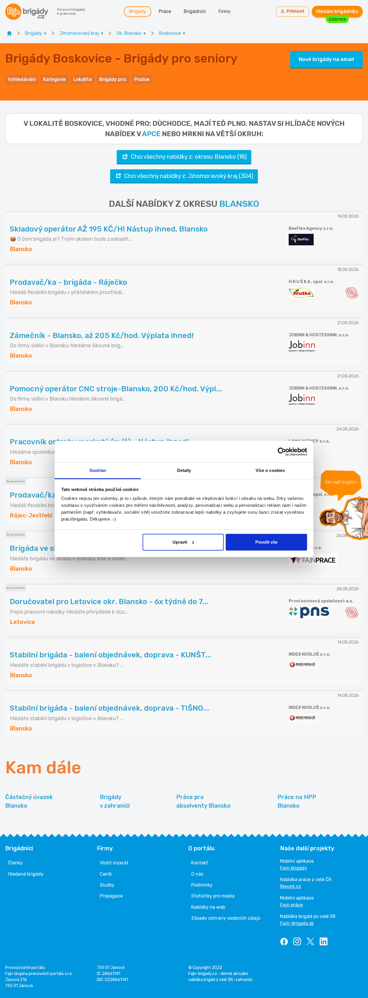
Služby (107, 885)
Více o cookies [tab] (270, 470)
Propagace (111, 896)
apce (151, 134)
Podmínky (201, 885)
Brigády (137, 11)
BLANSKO (239, 204)
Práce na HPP (296, 801)
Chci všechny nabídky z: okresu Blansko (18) (189, 156)
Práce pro (203, 801)
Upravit (179, 542)
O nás (197, 874)
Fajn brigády (293, 868)
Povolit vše (266, 542)
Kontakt (199, 863)
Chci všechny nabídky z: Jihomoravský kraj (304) (188, 175)
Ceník (106, 874)
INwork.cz (290, 886)
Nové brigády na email (326, 59)
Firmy (224, 11)
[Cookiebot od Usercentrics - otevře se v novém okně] (282, 451)
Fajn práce (291, 905)
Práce (165, 11)
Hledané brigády (25, 874)
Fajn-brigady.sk (297, 923)
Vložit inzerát (114, 863)
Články (15, 863)
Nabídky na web (208, 907)
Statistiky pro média (213, 896)
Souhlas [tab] (97, 470)
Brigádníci (195, 11)
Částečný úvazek (29, 801)
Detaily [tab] (184, 470)
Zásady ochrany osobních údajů (225, 918)
